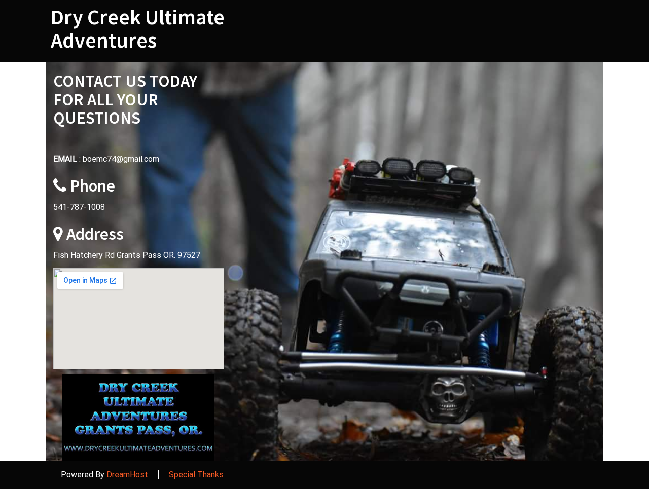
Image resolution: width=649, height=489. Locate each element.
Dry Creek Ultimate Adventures (138, 28)
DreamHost (127, 474)
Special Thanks (196, 474)
